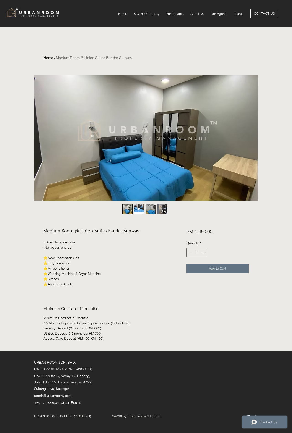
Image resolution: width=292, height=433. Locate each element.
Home (48, 57)
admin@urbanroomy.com (53, 396)
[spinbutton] (197, 252)
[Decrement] (190, 252)
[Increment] (204, 252)
